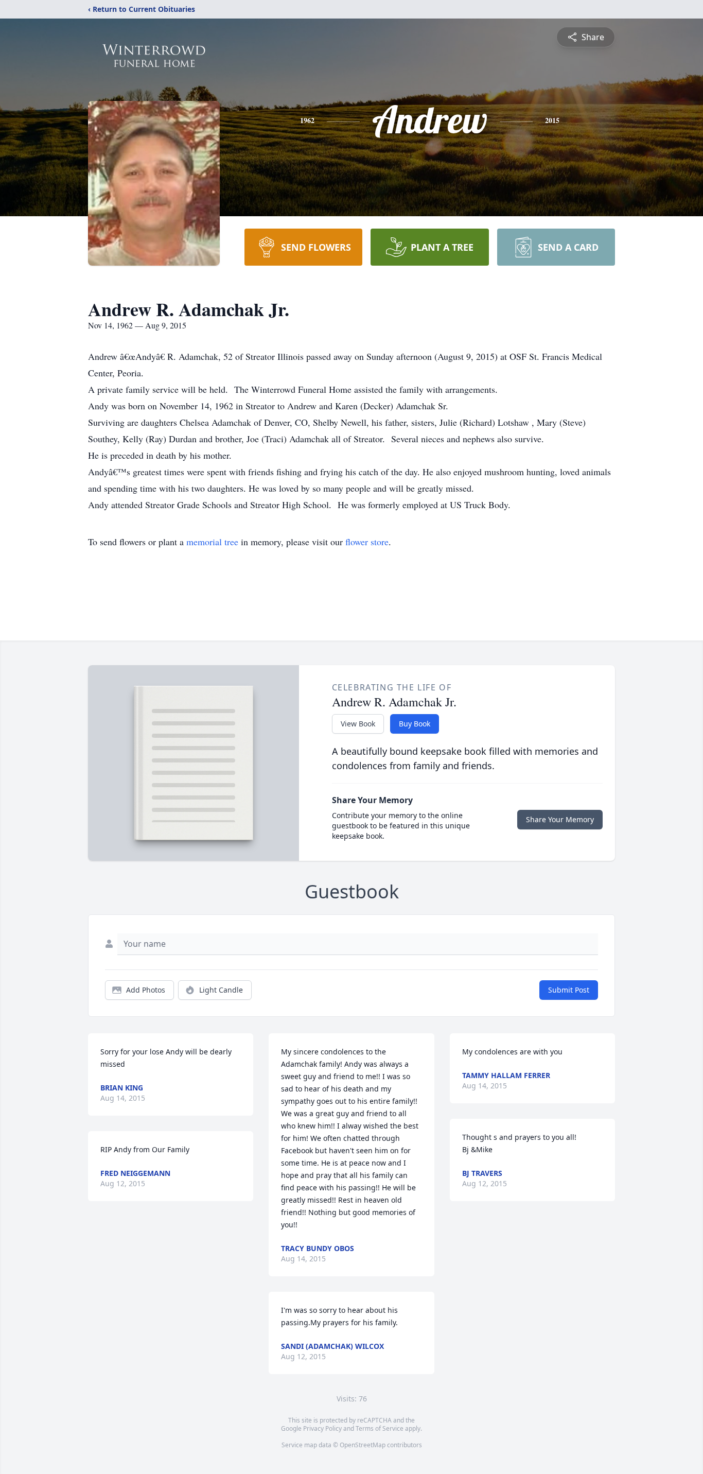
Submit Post (568, 990)
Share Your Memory (560, 819)
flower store (367, 541)
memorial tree (212, 541)
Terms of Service (379, 1428)
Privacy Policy (322, 1428)
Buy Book (414, 724)
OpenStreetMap (362, 1445)
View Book (358, 724)
